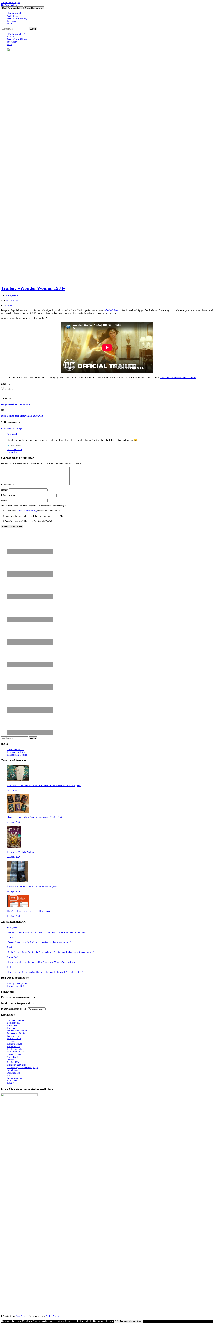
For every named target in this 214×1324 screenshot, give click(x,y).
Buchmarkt (12, 1028)
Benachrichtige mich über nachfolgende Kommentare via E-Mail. (35, 516)
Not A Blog (12, 1057)
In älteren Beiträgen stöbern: (14, 1008)
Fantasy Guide (13, 1036)
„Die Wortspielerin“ (16, 13)
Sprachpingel (13, 1070)
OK (116, 1321)
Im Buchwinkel (14, 1038)
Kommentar (7, 484)
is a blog (11, 1041)
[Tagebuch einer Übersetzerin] (16, 404)
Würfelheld (12, 1083)
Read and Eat (13, 1062)
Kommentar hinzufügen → (13, 428)
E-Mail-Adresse (9, 495)
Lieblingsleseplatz (15, 1049)
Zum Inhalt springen (10, 2)
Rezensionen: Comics (17, 755)
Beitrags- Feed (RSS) (17, 983)
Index (9, 23)
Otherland (11, 1059)
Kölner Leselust (14, 1044)
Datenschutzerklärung (17, 18)
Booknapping (13, 1023)
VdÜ (9, 1075)
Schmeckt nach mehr (16, 1065)
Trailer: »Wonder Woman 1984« (33, 288)
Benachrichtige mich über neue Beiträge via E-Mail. (28, 521)
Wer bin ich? (13, 15)
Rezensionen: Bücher (17, 752)
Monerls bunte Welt (16, 1051)
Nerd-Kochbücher (15, 749)
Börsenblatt (12, 1025)
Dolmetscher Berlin (16, 1033)
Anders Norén (52, 1316)
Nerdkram (8, 305)
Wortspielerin (12, 295)
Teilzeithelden (13, 1072)
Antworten (12, 452)
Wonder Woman (112, 310)
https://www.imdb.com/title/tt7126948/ (178, 377)
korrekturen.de (13, 1046)
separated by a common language (22, 1067)
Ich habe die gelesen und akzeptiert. (32, 510)
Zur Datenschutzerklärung (131, 1321)
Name (4, 490)
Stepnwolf (12, 434)
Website (4, 500)
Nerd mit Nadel (14, 1054)
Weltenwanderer (14, 1078)
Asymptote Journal (15, 1020)
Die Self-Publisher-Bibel (18, 1030)
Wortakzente (12, 1080)
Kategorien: (6, 997)
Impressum (12, 21)
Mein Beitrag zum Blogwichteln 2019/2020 (22, 416)
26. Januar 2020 (12, 300)
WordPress (20, 1316)
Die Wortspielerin (9, 5)
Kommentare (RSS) (16, 986)
